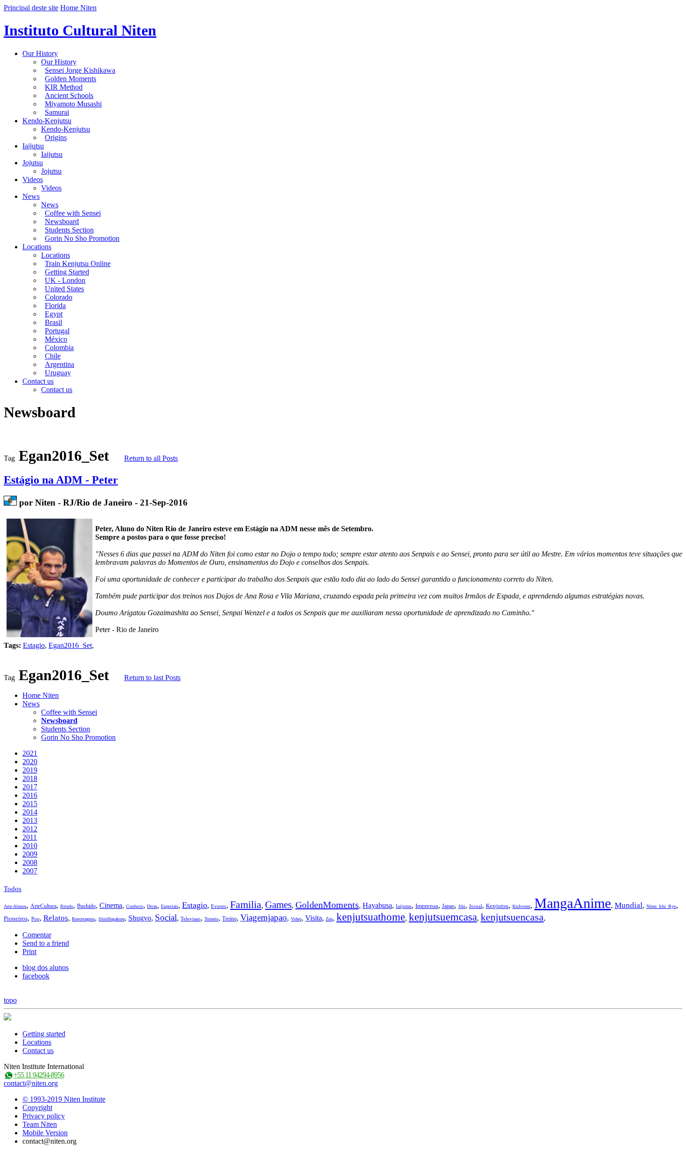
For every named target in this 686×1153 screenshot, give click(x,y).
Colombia (59, 348)
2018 (29, 778)
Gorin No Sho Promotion (82, 238)
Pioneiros (16, 918)
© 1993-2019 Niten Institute (63, 1099)
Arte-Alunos (15, 906)
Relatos (55, 918)
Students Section (69, 230)
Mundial (629, 905)
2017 (29, 787)
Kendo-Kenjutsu (46, 121)
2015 (29, 804)
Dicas (152, 906)
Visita (313, 918)
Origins (56, 137)
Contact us (38, 381)
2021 (29, 753)
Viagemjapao (263, 917)
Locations (36, 247)
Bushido (86, 906)
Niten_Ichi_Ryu (661, 906)
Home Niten (78, 8)
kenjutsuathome (370, 917)
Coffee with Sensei (73, 213)
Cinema (110, 905)
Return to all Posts (151, 458)
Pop (35, 918)
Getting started (43, 1034)
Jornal (475, 906)
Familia (245, 904)
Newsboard (62, 221)
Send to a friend (45, 943)
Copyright (37, 1107)
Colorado (58, 297)
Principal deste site (31, 8)
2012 (29, 829)
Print (29, 952)
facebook (35, 976)
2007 (29, 871)
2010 (29, 846)
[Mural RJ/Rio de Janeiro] (10, 502)
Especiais (169, 906)
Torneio (211, 918)
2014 (29, 812)
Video (296, 918)
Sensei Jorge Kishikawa (80, 70)
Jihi (461, 906)
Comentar (36, 935)
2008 (29, 862)
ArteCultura (43, 906)
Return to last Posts (152, 678)
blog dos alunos (45, 967)
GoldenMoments (327, 905)
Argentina (59, 364)
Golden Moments (70, 79)
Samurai (57, 112)
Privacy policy (43, 1116)
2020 (29, 762)
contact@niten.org (31, 1083)
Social (166, 917)
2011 (29, 837)
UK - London (65, 280)
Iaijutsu (33, 146)
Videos (32, 179)
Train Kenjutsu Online (78, 263)
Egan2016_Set (70, 645)
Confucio (134, 906)
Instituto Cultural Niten (80, 30)
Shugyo (139, 918)
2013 (29, 820)
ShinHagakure (111, 918)
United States (64, 289)
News (31, 196)
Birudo (66, 906)
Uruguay (58, 373)
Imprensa (426, 905)
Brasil (53, 322)
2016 (29, 795)
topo (10, 1000)
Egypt (54, 314)
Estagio (34, 645)
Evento (218, 906)
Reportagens (83, 918)
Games (278, 904)
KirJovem (521, 906)
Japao (448, 906)
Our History (40, 53)
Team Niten (39, 1124)
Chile (53, 356)
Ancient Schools (69, 95)
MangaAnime (572, 903)
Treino (229, 918)
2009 (29, 854)
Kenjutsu (497, 905)
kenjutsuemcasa (443, 917)
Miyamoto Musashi (73, 104)
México (56, 339)
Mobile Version (45, 1133)
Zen (329, 918)
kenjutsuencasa (512, 917)
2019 (29, 770)
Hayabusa (377, 905)
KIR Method (64, 87)
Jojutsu (32, 163)
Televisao (191, 918)
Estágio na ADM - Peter (61, 480)
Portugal (57, 331)
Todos (12, 889)
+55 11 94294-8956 (39, 1075)
